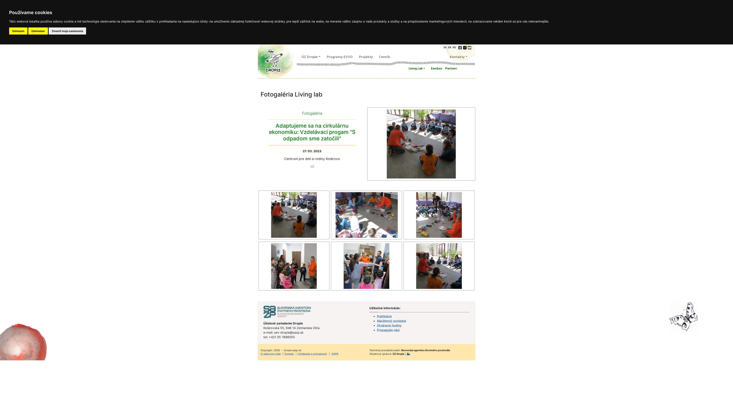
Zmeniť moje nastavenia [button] (67, 31)
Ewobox (436, 68)
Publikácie (384, 316)
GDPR (335, 353)
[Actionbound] (465, 47)
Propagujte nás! (388, 330)
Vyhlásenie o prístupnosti (312, 353)
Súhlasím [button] (18, 31)
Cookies (289, 353)
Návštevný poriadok (391, 321)
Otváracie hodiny (389, 325)
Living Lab (416, 68)
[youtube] (469, 47)
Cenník (384, 56)
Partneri (451, 68)
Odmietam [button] (38, 31)
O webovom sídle (271, 353)
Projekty (366, 56)
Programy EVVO (340, 56)
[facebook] (460, 47)
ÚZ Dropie (310, 56)
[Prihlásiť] (408, 353)
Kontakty (457, 56)
